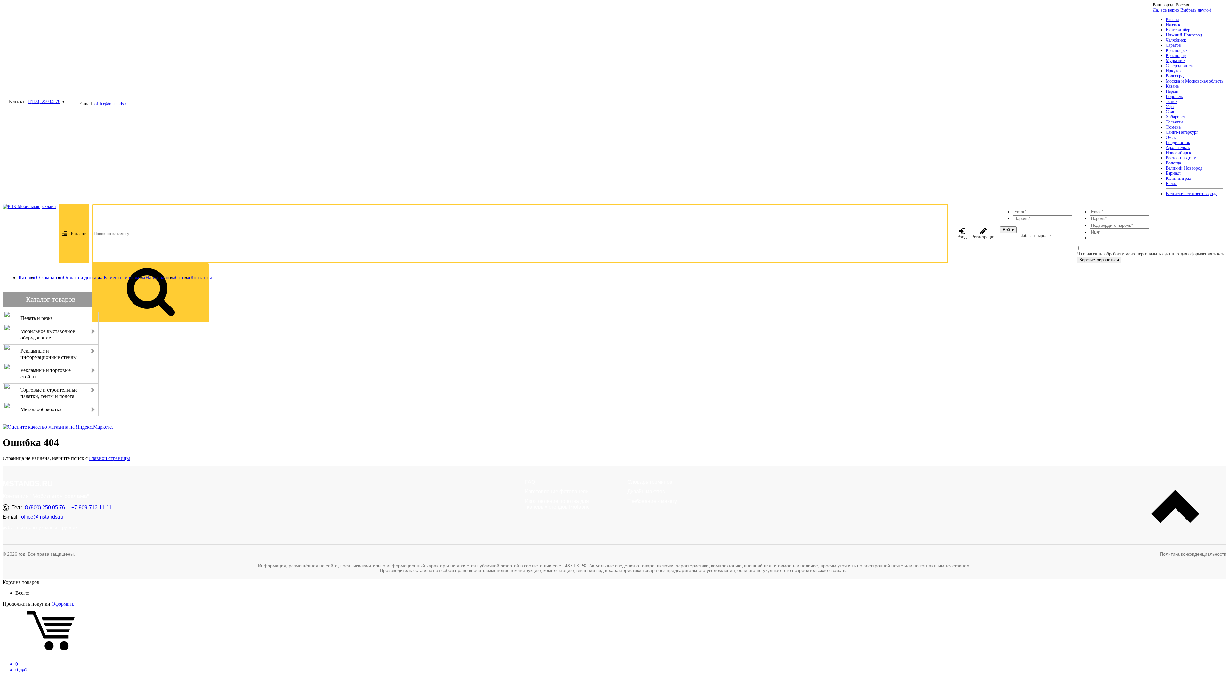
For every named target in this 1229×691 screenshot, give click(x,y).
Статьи (182, 277)
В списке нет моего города (1191, 193)
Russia (1171, 183)
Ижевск (1173, 24)
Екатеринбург (1179, 30)
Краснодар (1176, 55)
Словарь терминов (649, 482)
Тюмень (1173, 127)
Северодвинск (1179, 65)
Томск (1171, 101)
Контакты (201, 277)
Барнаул (1173, 173)
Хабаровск (1176, 117)
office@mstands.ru (111, 103)
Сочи (1171, 111)
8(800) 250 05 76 (44, 101)
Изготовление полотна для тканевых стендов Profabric (557, 504)
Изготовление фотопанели (557, 491)
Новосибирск (1178, 152)
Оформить (63, 604)
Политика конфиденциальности (1193, 554)
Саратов (1173, 45)
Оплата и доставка (83, 277)
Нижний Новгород (1184, 35)
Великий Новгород (1184, 168)
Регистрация (983, 236)
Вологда (1173, 163)
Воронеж (1174, 96)
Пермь (1172, 91)
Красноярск (1177, 50)
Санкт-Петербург (1182, 132)
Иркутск (1174, 70)
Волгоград (1175, 76)
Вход (962, 236)
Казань (1172, 86)
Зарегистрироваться (1099, 260)
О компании (49, 277)
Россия (1172, 19)
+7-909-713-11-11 (91, 507)
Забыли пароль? (1036, 235)
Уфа (1170, 106)
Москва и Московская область (1194, 81)
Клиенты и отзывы (124, 277)
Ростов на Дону (1181, 157)
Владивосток (1178, 142)
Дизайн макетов (646, 491)
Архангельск (1178, 147)
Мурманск (1175, 60)
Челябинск (1176, 40)
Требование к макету (652, 501)
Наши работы (160, 277)
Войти (1008, 229)
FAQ (530, 482)
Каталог (78, 233)
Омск (1171, 137)
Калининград (1178, 178)
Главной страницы (109, 458)
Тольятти (1174, 122)
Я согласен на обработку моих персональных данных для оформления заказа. (1151, 253)
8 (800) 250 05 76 (45, 507)
